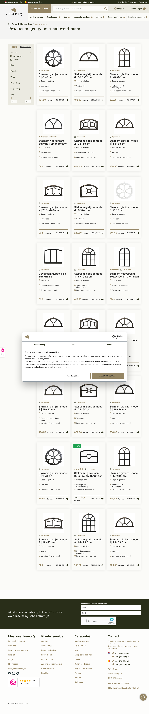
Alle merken (18, 56)
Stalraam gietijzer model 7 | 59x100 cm (124, 474)
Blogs (10, 659)
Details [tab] (75, 344)
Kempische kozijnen (81, 17)
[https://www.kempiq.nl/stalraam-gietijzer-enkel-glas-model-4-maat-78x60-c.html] (89, 390)
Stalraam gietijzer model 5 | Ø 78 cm (53, 474)
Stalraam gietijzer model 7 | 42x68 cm (124, 76)
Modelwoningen (36, 17)
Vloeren (77, 673)
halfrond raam (41, 24)
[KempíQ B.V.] (124, 669)
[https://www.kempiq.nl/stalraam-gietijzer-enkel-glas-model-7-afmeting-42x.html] (124, 57)
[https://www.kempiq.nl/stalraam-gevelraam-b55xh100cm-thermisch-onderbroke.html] (124, 257)
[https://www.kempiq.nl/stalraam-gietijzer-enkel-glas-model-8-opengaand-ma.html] (89, 523)
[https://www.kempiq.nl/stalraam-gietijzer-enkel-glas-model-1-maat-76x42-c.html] (124, 323)
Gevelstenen (52, 17)
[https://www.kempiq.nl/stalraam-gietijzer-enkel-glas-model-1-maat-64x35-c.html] (124, 124)
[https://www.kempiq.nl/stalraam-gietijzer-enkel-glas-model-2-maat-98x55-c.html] (53, 523)
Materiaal (14, 71)
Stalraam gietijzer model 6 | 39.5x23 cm (88, 76)
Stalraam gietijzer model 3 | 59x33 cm (53, 408)
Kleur (12, 65)
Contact (45, 641)
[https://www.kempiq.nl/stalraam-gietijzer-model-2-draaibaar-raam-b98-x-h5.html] (89, 124)
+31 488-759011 (122, 653)
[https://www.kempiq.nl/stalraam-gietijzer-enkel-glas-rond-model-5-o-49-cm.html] (53, 57)
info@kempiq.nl (12, 2)
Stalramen (78, 682)
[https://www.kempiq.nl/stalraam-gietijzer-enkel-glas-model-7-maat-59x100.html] (124, 456)
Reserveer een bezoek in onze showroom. (123, 647)
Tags (30, 24)
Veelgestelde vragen (17, 668)
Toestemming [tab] (39, 344)
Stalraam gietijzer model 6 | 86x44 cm (124, 408)
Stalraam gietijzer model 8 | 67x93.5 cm (88, 275)
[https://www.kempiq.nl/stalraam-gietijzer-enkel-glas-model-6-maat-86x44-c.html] (124, 390)
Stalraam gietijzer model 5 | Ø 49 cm (53, 76)
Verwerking (15, 83)
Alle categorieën (41, 9)
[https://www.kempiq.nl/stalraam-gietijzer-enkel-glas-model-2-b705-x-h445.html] (53, 190)
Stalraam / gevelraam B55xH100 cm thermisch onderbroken (124, 275)
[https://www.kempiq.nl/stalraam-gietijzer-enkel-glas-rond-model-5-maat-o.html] (53, 456)
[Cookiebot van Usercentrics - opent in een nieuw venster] (114, 337)
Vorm (12, 77)
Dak (65, 17)
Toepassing (15, 89)
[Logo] (13, 12)
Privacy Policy (47, 668)
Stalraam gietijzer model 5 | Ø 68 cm (124, 209)
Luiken (99, 17)
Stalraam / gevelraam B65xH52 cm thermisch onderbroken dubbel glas (88, 475)
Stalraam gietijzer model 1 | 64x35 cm (124, 142)
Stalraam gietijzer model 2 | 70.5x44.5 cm (53, 209)
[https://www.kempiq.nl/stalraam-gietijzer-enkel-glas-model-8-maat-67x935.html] (89, 257)
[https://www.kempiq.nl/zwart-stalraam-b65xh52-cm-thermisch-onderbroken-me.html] (89, 456)
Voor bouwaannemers (18, 650)
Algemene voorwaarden (52, 664)
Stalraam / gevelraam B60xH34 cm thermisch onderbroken (53, 142)
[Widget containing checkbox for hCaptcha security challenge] (98, 621)
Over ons (143, 2)
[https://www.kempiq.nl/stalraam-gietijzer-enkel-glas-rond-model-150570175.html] (124, 190)
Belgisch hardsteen (136, 17)
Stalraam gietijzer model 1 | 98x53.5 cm (124, 541)
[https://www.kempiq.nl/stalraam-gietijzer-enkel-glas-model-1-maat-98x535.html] (124, 523)
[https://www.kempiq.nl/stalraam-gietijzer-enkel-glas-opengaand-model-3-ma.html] (53, 390)
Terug (14, 24)
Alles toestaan (107, 376)
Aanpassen (73, 376)
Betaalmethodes (48, 650)
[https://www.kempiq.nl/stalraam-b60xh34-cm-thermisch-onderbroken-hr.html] (53, 124)
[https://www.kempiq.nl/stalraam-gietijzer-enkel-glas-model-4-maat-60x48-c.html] (89, 190)
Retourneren (46, 655)
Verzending (46, 646)
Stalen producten (115, 17)
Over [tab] (109, 344)
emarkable (25, 703)
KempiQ (16, 60)
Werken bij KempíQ (16, 641)
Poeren (77, 677)
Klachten (45, 673)
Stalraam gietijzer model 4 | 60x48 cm (88, 209)
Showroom (132, 2)
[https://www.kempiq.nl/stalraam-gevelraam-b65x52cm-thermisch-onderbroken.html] (53, 257)
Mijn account (47, 659)
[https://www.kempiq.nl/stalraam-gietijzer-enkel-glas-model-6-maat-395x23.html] (89, 57)
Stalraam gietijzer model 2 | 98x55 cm (88, 142)
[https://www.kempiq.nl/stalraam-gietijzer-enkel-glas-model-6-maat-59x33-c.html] (53, 323)
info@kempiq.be (32, 2)
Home (23, 24)
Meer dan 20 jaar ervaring (84, 2)
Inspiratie (122, 2)
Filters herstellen (25, 47)
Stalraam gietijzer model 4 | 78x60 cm (88, 408)
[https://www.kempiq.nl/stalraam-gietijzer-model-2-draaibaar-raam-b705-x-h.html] (89, 323)
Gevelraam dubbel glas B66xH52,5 (52, 275)
